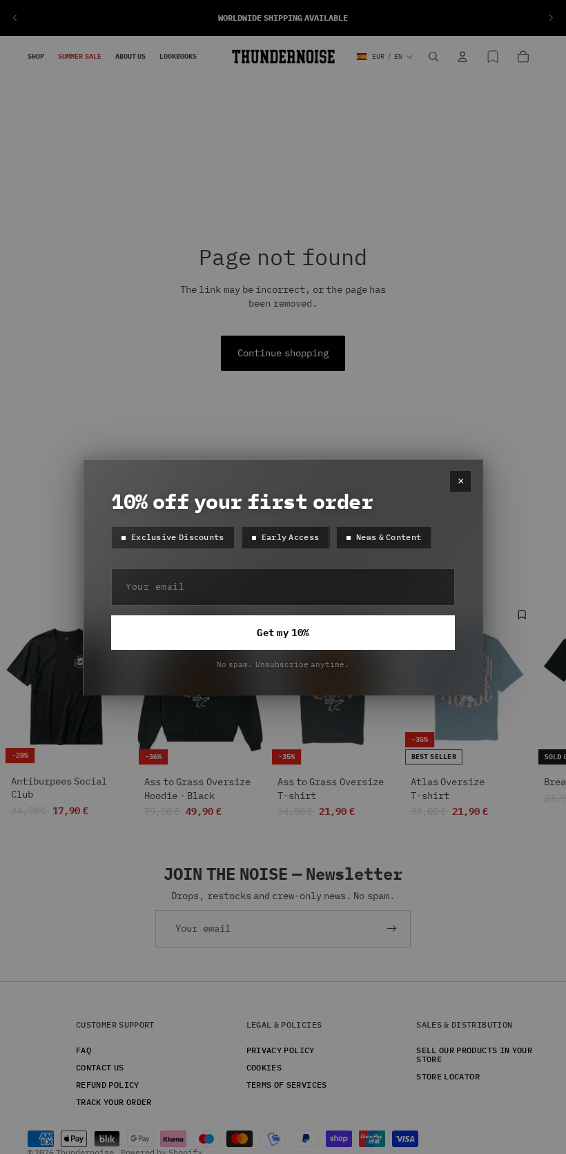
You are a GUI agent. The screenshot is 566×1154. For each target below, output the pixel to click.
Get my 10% (283, 632)
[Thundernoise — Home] (283, 57)
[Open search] (433, 56)
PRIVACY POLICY (280, 1049)
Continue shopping (282, 353)
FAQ (83, 1049)
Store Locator (448, 1075)
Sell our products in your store (474, 1054)
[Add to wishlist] (521, 614)
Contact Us (100, 1066)
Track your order (114, 1102)
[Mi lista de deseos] (493, 56)
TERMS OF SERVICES (286, 1084)
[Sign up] (392, 928)
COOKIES (264, 1066)
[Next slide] (551, 18)
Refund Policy (107, 1084)
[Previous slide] (15, 18)
